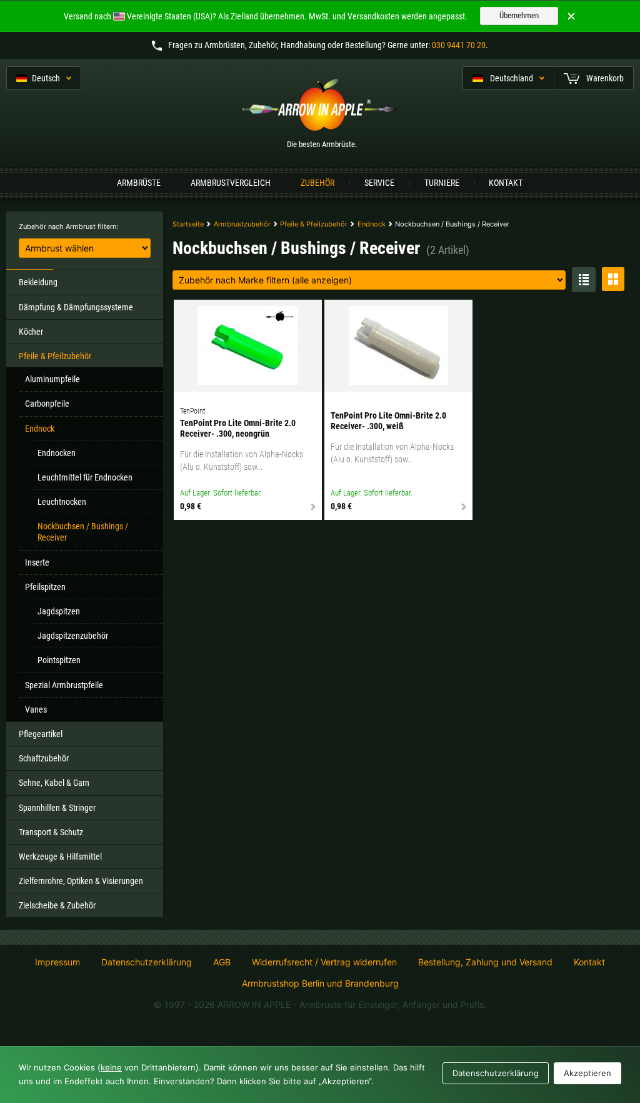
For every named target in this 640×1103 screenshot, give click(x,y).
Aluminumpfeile (52, 379)
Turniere (441, 183)
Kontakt (505, 183)
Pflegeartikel (40, 734)
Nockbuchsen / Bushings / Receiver (83, 531)
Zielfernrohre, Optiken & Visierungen (81, 881)
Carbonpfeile (47, 404)
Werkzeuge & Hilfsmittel (60, 856)
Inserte (37, 562)
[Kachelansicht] (613, 279)
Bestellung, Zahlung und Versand (485, 962)
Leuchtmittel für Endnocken (85, 477)
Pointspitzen (59, 660)
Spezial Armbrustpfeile (64, 685)
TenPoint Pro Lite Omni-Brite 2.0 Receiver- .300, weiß (388, 420)
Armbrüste (139, 183)
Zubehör (317, 183)
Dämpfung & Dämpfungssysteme (76, 307)
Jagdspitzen (59, 611)
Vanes (36, 709)
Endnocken (57, 453)
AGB (222, 962)
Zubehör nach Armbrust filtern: (68, 226)
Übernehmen (519, 15)
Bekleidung (38, 282)
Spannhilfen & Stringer (57, 808)
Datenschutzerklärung (146, 962)
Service (379, 183)
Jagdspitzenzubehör (73, 636)
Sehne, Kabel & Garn (54, 783)
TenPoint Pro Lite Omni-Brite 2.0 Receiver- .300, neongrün (238, 428)
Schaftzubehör (44, 758)
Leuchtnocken (62, 502)
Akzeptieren (587, 1073)
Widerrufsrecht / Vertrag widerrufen (324, 962)
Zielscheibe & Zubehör (57, 905)
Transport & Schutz (51, 832)
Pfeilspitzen (45, 587)
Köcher (31, 332)
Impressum (57, 962)
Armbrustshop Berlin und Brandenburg (320, 983)
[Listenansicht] (584, 279)
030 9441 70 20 (459, 45)
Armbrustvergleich (231, 183)
